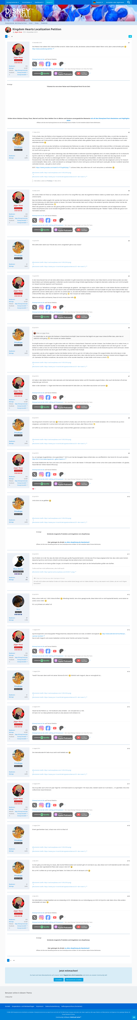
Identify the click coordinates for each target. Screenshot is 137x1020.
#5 (129, 276)
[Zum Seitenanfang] (134, 1017)
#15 (128, 707)
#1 (129, 43)
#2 (129, 132)
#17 (128, 784)
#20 (128, 896)
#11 (128, 554)
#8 (129, 418)
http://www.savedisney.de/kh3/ (42, 49)
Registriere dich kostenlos (73, 975)
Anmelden (58, 980)
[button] (98, 2)
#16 (128, 748)
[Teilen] (130, 36)
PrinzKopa (49, 181)
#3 (129, 191)
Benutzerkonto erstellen (74, 980)
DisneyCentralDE (21, 72)
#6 (129, 328)
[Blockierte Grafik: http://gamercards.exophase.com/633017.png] (53, 572)
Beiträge (11, 68)
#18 (128, 825)
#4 (129, 241)
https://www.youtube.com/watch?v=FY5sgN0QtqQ (52, 167)
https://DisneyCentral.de (21, 70)
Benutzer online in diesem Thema (18, 993)
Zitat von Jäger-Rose (42, 333)
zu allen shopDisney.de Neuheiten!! (77, 542)
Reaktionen (12, 66)
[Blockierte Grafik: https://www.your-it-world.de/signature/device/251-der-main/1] (59, 177)
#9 (129, 453)
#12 (128, 594)
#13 (128, 630)
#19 (128, 861)
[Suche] (128, 2)
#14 (128, 671)
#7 (129, 376)
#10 (128, 496)
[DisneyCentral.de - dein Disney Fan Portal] (68, 13)
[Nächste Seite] (12, 36)
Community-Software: (68, 1017)
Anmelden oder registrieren (115, 2)
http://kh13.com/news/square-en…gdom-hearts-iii (48, 459)
